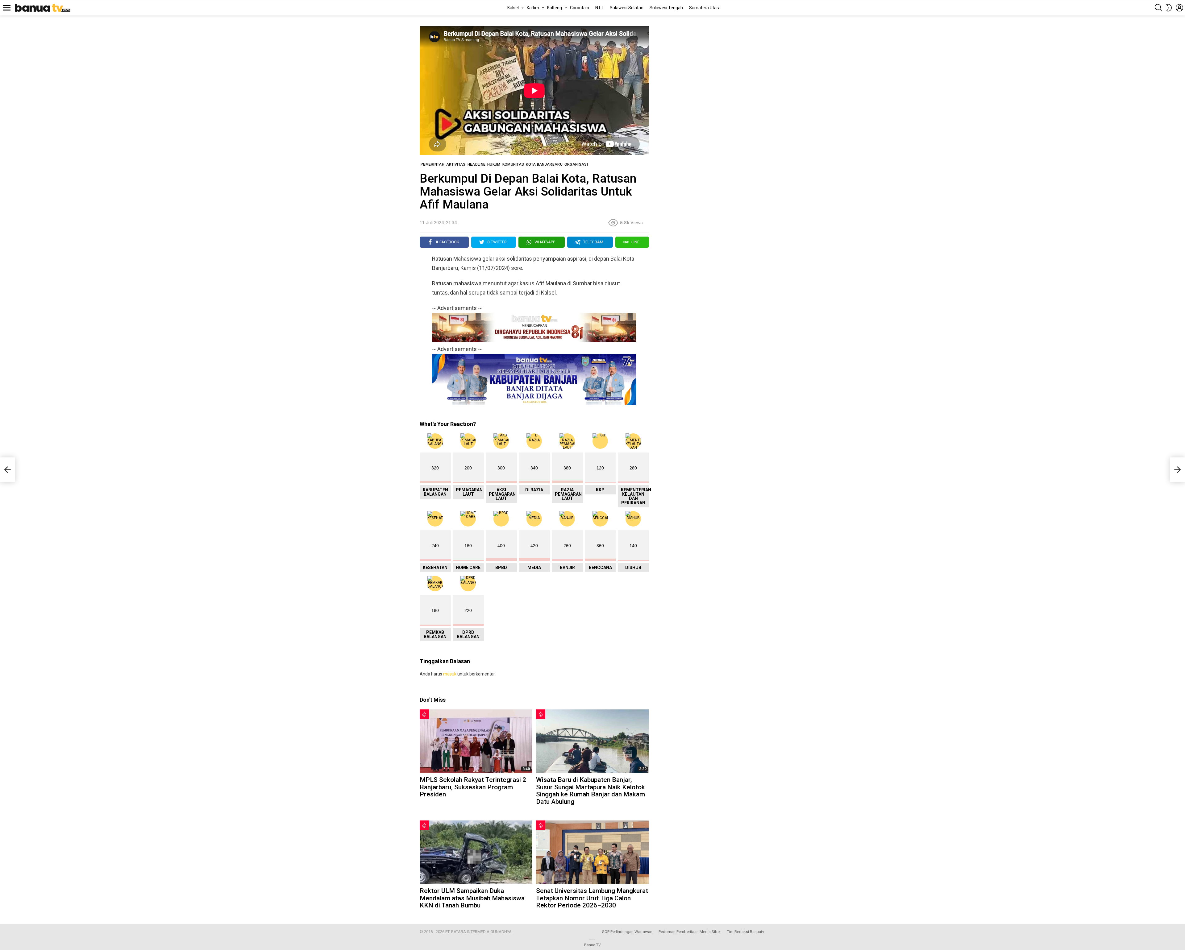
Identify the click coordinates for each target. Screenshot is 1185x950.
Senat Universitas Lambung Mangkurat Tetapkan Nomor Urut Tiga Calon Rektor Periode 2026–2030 (592, 898)
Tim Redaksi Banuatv (745, 931)
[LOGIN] (1179, 8)
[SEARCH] (1158, 8)
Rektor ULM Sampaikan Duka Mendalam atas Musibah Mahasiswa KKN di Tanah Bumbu (472, 898)
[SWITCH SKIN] (1169, 8)
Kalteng (554, 7)
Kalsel (513, 7)
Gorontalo (579, 7)
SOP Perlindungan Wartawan (627, 931)
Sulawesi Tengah (666, 7)
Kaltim (533, 7)
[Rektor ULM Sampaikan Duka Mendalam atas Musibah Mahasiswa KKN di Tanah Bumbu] (476, 852)
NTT (599, 7)
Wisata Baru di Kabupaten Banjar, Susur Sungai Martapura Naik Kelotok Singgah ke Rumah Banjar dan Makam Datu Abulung (590, 790)
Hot (424, 714)
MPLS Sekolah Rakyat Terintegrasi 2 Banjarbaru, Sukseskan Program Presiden (473, 787)
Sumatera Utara (705, 7)
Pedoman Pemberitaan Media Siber (690, 931)
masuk (449, 673)
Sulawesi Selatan (626, 7)
